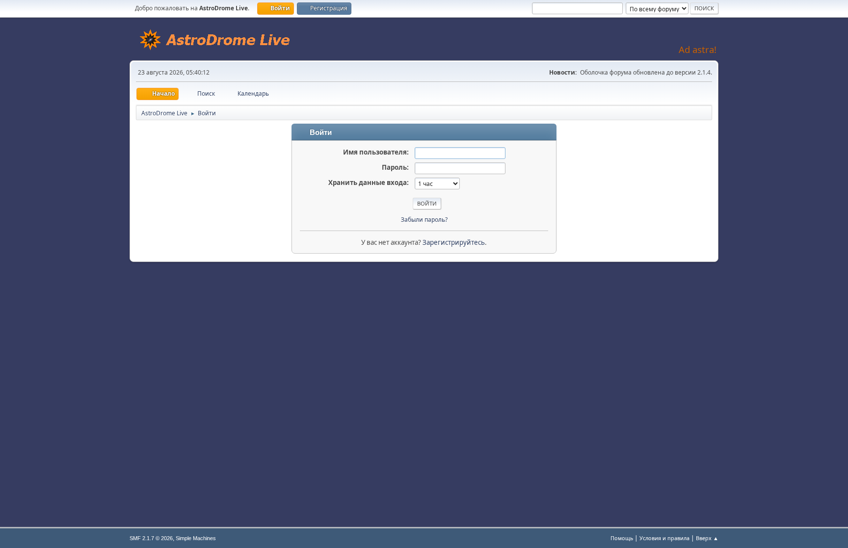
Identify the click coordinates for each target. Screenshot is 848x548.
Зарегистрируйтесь (454, 242)
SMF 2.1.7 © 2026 (151, 538)
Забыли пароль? (424, 219)
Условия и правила (664, 538)
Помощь (621, 538)
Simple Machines (196, 538)
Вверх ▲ (707, 538)
